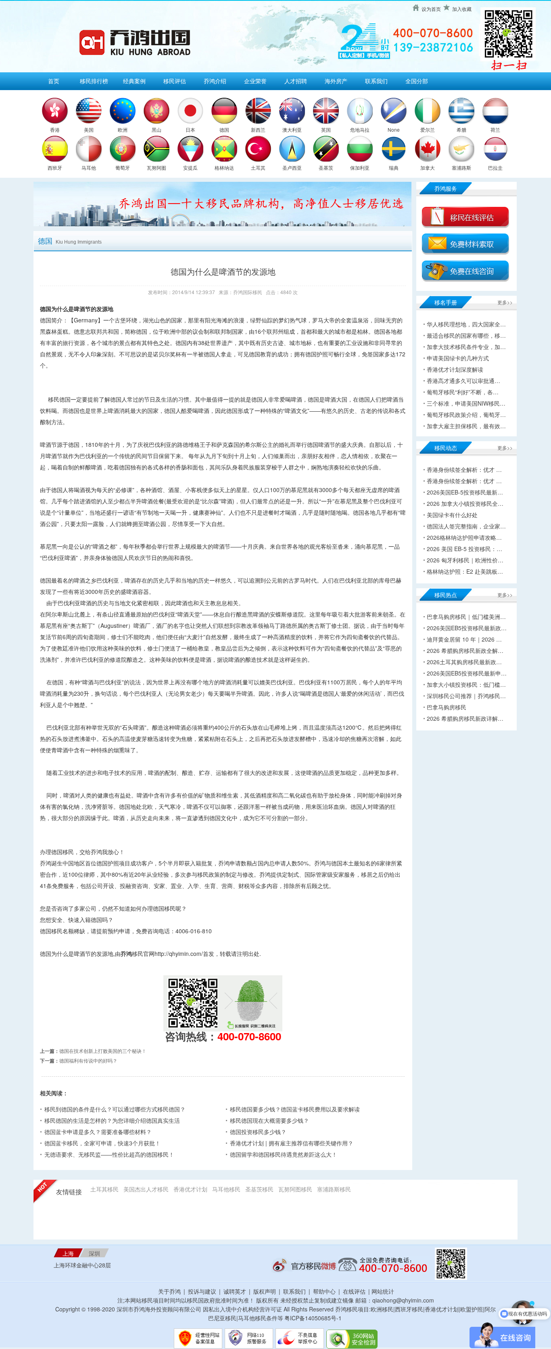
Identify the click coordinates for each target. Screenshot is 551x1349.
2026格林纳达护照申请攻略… (464, 537)
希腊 (461, 129)
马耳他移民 (226, 1189)
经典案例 (134, 81)
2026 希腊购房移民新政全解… (465, 650)
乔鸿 (126, 953)
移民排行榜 (94, 81)
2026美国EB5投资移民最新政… (467, 628)
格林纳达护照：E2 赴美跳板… (465, 571)
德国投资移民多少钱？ (258, 1132)
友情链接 (69, 1192)
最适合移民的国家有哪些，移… (466, 335)
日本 (190, 129)
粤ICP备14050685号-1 (313, 1318)
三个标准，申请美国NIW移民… (466, 403)
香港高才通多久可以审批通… (463, 381)
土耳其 (258, 167)
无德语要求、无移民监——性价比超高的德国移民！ (109, 1154)
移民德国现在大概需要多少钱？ (269, 1120)
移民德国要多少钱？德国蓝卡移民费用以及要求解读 (295, 1109)
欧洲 (122, 129)
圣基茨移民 (259, 1189)
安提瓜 (190, 167)
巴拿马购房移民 (446, 707)
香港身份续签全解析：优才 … (464, 469)
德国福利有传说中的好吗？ (88, 1060)
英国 (326, 129)
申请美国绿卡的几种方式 (458, 358)
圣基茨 (326, 167)
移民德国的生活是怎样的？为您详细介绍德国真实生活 (112, 1120)
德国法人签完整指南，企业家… (466, 526)
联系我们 (376, 81)
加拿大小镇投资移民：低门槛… (466, 684)
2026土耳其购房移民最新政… (464, 662)
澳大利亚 (292, 129)
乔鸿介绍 (215, 81)
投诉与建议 (202, 1291)
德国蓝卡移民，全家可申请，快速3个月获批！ (102, 1143)
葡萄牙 (122, 167)
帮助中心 (324, 1291)
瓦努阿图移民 (295, 1189)
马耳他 (88, 167)
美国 (89, 129)
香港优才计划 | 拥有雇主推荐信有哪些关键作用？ (291, 1143)
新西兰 (258, 129)
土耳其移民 (104, 1189)
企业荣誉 (255, 81)
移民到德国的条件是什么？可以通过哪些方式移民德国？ (115, 1109)
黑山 (156, 129)
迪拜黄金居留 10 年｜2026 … (464, 639)
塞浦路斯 (461, 167)
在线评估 (355, 1291)
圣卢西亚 (292, 167)
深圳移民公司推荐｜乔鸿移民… (466, 696)
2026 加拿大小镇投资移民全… (465, 503)
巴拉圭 (495, 167)
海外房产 (336, 81)
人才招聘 (295, 81)
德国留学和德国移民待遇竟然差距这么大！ (283, 1154)
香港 (55, 129)
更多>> (505, 302)
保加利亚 (359, 167)
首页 (53, 81)
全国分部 (416, 81)
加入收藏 (462, 8)
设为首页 (431, 8)
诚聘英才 (234, 1291)
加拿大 (427, 167)
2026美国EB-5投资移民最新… (465, 492)
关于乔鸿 (169, 1291)
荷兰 (495, 129)
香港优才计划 (190, 1189)
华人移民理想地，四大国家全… (466, 324)
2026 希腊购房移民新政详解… (465, 718)
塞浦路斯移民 (334, 1189)
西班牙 (55, 167)
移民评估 (174, 81)
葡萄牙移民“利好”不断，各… (463, 392)
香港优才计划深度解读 (455, 369)
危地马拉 (359, 129)
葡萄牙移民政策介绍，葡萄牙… (466, 414)
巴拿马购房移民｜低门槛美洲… (466, 616)
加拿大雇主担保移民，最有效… (466, 426)
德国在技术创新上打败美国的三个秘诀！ (102, 1050)
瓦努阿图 (156, 167)
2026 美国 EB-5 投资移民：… (464, 549)
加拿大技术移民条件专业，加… (466, 347)
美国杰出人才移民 (146, 1189)
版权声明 (264, 1291)
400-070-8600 (249, 1036)
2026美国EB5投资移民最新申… (467, 673)
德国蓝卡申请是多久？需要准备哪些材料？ (98, 1132)
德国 (224, 129)
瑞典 (394, 167)
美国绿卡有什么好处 (452, 515)
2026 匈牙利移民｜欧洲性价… (465, 560)
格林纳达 (224, 167)
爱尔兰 (427, 129)
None (394, 129)
